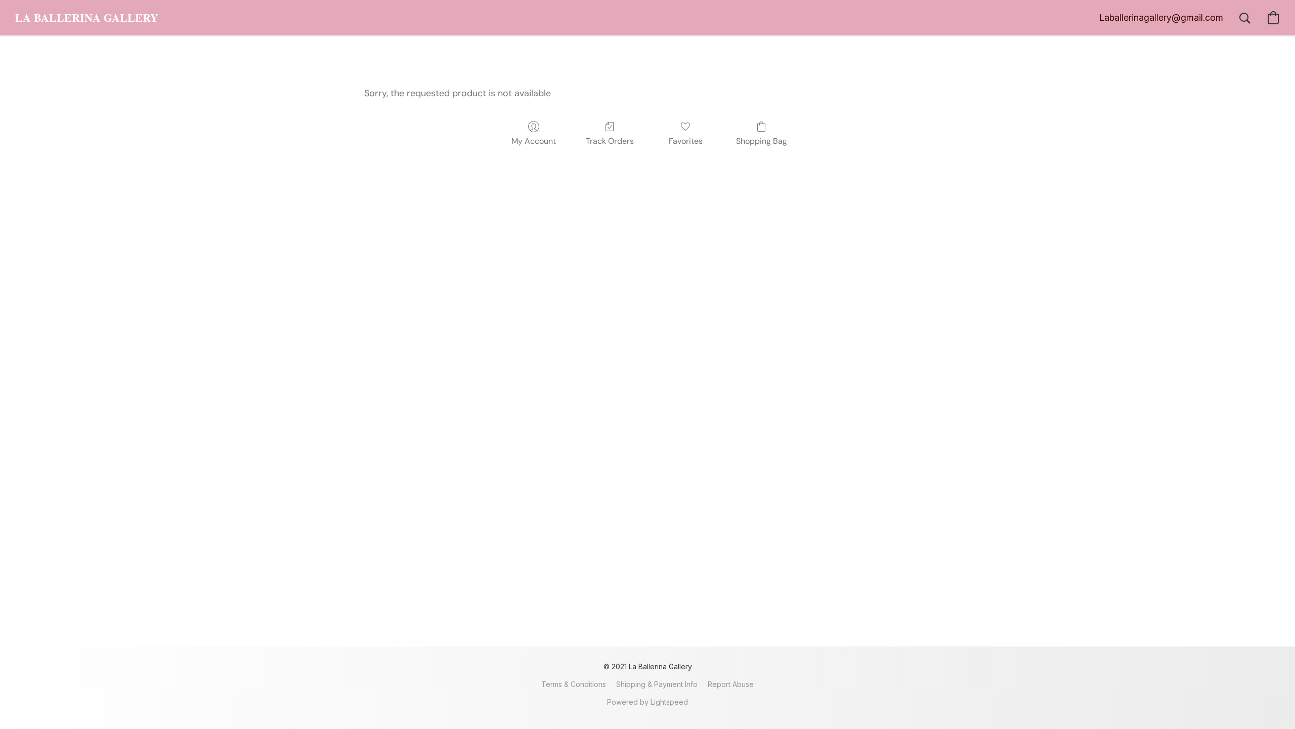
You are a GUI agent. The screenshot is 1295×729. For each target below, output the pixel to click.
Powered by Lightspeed (647, 702)
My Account (533, 141)
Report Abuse (731, 684)
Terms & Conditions (573, 684)
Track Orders (610, 141)
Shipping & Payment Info (657, 684)
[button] (86, 17)
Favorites (686, 141)
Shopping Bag (761, 141)
